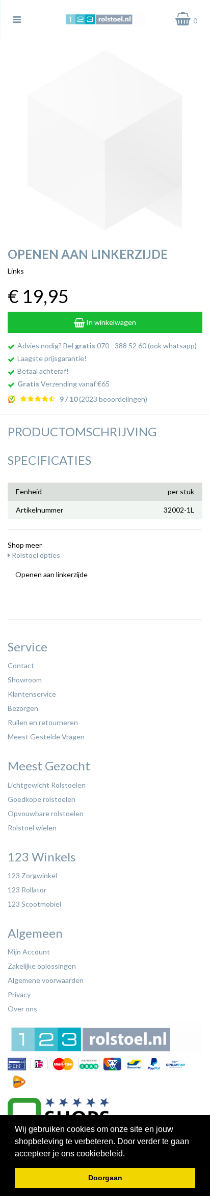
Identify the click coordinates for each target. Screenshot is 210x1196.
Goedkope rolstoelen (41, 799)
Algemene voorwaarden (46, 980)
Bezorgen (23, 708)
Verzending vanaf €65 (63, 383)
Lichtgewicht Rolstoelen (47, 785)
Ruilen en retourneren (43, 722)
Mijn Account (29, 951)
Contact (21, 665)
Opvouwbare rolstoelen (46, 813)
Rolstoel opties (35, 555)
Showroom (25, 679)
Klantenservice (32, 694)
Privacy (19, 994)
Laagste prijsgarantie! (52, 358)
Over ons (22, 1008)
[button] (128, 1154)
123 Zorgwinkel (32, 875)
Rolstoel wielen (32, 827)
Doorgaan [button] (105, 1178)
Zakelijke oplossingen (42, 966)
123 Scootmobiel (34, 904)
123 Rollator (27, 889)
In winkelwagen (110, 322)
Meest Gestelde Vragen (46, 736)
